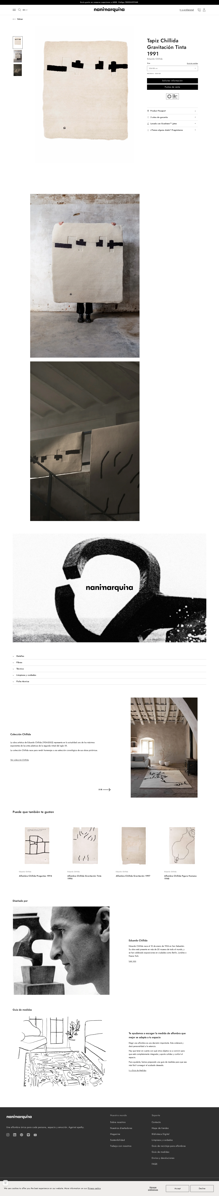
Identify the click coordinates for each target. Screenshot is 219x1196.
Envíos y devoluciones (163, 1158)
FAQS (154, 1164)
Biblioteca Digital (160, 1134)
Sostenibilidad (117, 1140)
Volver (20, 19)
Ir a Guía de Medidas (137, 1070)
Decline (202, 1188)
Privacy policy (94, 1188)
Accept (178, 1188)
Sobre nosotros (117, 1122)
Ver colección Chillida (19, 760)
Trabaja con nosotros (120, 1146)
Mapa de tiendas (160, 1128)
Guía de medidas (192, 63)
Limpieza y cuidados (162, 1140)
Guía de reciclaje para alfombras (169, 1146)
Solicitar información (172, 80)
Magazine (115, 1134)
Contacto (156, 1122)
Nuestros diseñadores (121, 1128)
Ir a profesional (187, 9)
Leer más (132, 961)
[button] (15, 10)
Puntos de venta (172, 86)
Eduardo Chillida (155, 58)
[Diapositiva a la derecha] (106, 789)
